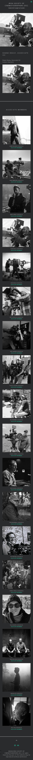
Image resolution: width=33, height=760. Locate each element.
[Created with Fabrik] (0, 752)
